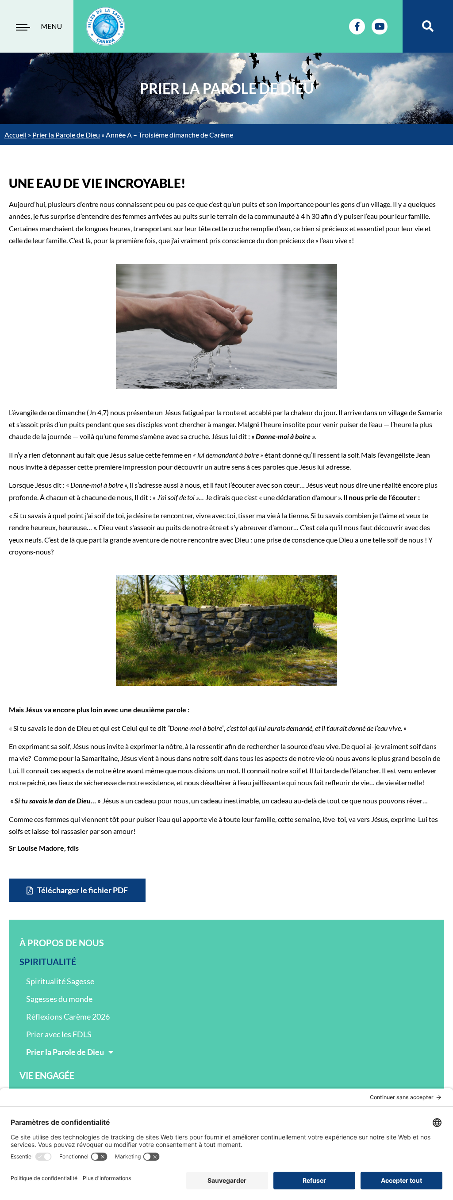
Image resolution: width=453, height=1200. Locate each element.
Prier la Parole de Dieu (66, 134)
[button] (428, 26)
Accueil (15, 134)
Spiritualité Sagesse (60, 981)
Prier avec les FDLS (59, 1034)
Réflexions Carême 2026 (68, 1016)
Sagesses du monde (59, 999)
